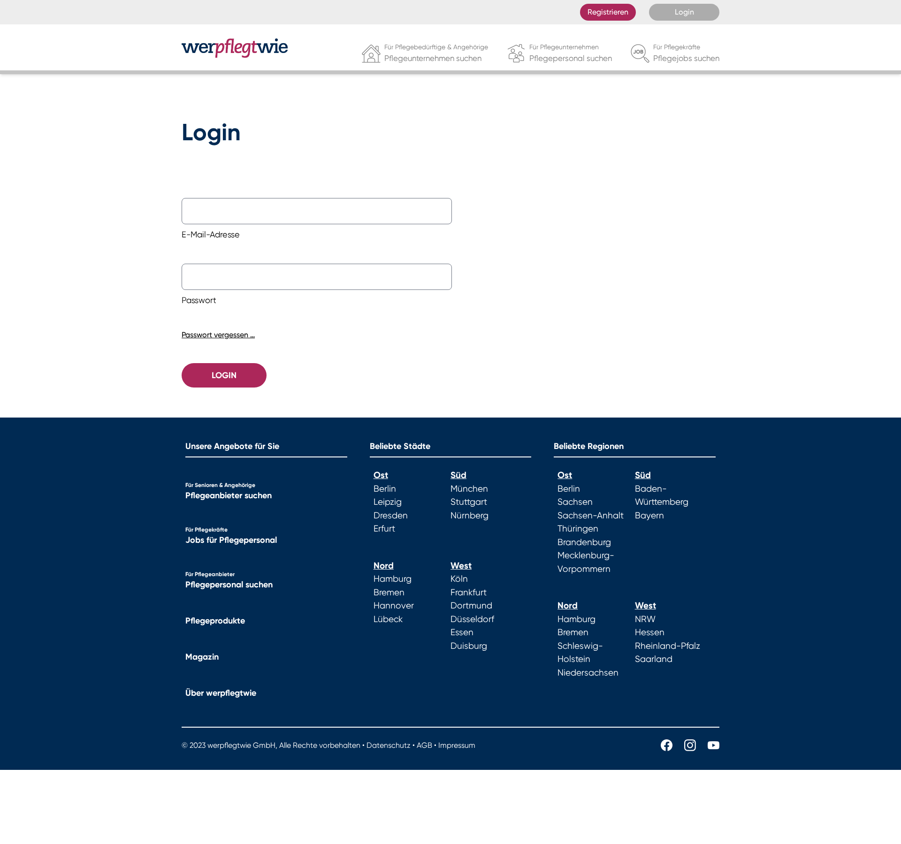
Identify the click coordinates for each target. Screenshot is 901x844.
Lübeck (388, 619)
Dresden (391, 515)
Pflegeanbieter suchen (228, 495)
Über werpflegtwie (220, 693)
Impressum (456, 745)
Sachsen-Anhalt (590, 515)
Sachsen (575, 502)
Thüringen (577, 529)
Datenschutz (389, 745)
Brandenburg (584, 542)
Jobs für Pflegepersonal (231, 540)
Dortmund (471, 606)
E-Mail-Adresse (211, 234)
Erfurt (384, 529)
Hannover (394, 606)
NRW (645, 619)
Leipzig (388, 502)
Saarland (653, 659)
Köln (459, 579)
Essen (461, 632)
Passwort (199, 300)
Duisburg (468, 646)
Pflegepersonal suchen (229, 584)
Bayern (649, 515)
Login (684, 12)
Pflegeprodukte (215, 621)
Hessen (649, 632)
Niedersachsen (587, 673)
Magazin (202, 657)
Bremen (389, 592)
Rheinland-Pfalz (667, 646)
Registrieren (608, 12)
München (469, 489)
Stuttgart (468, 502)
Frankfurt (468, 592)
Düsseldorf (472, 619)
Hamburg (393, 579)
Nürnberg (469, 515)
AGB (424, 745)
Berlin (385, 489)
